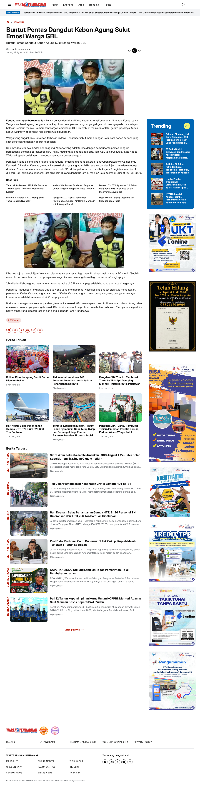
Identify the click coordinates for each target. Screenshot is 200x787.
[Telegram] (21, 330)
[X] (15, 330)
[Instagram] (111, 761)
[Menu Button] (9, 5)
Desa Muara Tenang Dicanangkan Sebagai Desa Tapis (116, 199)
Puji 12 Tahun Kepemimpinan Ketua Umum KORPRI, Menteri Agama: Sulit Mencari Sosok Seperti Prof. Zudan (95, 600)
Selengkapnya (72, 629)
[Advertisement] (170, 67)
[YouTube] (123, 761)
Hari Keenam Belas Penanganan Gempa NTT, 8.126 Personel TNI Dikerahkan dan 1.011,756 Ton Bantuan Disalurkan (93, 514)
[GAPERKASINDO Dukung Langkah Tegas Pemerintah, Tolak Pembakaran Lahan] (29, 580)
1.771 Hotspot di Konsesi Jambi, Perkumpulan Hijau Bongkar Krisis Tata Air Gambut (178, 198)
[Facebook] (8, 330)
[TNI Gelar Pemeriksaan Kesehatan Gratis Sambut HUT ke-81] (29, 494)
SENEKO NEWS (14, 772)
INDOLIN (74, 766)
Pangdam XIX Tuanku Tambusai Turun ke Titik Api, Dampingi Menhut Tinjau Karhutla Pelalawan (119, 380)
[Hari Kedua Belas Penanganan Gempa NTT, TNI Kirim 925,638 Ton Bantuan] (27, 407)
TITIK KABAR (76, 761)
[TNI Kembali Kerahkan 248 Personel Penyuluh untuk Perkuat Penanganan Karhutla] (74, 359)
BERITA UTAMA (8, 548)
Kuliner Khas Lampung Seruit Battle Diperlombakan (27, 379)
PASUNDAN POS (46, 766)
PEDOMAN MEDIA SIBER (83, 742)
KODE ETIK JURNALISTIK (115, 742)
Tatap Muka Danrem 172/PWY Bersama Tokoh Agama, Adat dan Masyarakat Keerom (26, 188)
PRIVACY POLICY (143, 742)
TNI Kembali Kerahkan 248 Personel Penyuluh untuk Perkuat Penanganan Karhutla (73, 380)
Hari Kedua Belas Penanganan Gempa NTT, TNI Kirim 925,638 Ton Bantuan (25, 429)
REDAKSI (10, 742)
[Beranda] (7, 22)
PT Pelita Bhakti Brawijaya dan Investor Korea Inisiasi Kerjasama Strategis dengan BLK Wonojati (178, 153)
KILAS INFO (12, 761)
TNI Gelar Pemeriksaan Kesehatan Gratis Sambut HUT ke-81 (126, 12)
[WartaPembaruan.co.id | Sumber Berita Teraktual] (30, 4)
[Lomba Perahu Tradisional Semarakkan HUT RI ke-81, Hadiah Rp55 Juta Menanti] (157, 184)
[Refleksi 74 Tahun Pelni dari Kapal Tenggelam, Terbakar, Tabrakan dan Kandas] (157, 169)
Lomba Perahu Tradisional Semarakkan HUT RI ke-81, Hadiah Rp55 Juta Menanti (176, 183)
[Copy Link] (40, 330)
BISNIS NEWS (45, 772)
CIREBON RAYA (14, 766)
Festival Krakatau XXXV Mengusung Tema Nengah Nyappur (25, 199)
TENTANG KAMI (46, 742)
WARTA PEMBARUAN (28, 780)
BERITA (8, 515)
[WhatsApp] (33, 330)
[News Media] (55, 730)
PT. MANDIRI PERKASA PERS (55, 780)
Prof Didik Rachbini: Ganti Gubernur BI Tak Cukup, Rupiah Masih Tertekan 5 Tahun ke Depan (93, 542)
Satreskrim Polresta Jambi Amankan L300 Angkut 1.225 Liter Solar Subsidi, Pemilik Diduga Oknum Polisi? (95, 456)
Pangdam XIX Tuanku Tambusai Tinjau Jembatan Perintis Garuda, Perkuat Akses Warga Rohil (119, 429)
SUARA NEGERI (46, 761)
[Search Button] (191, 4)
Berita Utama (8, 462)
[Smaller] (129, 50)
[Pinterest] (27, 330)
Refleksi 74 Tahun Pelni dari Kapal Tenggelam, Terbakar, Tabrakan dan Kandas (177, 168)
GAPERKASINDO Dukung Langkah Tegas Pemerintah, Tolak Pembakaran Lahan (89, 571)
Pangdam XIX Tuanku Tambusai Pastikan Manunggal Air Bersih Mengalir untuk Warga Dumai (74, 200)
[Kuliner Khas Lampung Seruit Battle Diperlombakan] (27, 359)
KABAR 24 (75, 772)
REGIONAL (13, 320)
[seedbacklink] (43, 730)
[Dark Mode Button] (183, 5)
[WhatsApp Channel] (130, 761)
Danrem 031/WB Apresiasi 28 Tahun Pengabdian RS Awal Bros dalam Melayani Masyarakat (118, 188)
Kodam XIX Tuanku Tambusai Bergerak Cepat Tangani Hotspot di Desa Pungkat (74, 187)
